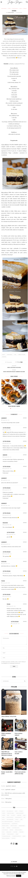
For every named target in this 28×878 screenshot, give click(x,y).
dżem (8, 815)
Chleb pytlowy (8, 798)
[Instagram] (12, 866)
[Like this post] (16, 362)
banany (3, 811)
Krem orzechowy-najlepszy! (19, 734)
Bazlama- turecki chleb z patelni (7, 772)
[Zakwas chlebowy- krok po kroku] (14, 702)
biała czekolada (10, 811)
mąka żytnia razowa (6, 823)
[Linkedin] (14, 866)
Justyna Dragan (11, 12)
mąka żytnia (17, 821)
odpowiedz (25, 427)
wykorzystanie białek (6, 836)
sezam (3, 832)
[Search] (26, 2)
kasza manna (9, 354)
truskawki (21, 832)
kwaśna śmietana (18, 817)
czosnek (3, 815)
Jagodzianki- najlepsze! (11, 786)
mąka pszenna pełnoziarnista (7, 821)
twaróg (3, 834)
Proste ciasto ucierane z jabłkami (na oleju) (20, 772)
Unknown (5, 455)
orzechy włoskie (21, 354)
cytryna (3, 813)
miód (21, 819)
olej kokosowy (14, 823)
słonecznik (15, 832)
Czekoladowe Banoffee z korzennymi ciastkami (14, 406)
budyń (3, 354)
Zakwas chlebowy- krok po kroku (8, 716)
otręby (3, 827)
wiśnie (17, 834)
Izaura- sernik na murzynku (18, 752)
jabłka (24, 815)
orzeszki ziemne (22, 825)
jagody (3, 817)
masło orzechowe (10, 819)
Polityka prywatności (11, 875)
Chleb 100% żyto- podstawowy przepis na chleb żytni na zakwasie (6, 753)
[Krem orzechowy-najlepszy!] (21, 725)
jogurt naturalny (10, 817)
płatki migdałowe (15, 827)
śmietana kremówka (6, 838)
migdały (16, 819)
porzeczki (8, 827)
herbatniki (19, 815)
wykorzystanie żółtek (16, 836)
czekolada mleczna (19, 813)
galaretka (13, 815)
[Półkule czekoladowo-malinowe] (7, 725)
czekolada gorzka (10, 813)
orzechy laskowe (5, 825)
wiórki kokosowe (10, 834)
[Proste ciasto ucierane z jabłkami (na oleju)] (21, 764)
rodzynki (4, 356)
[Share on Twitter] (18, 362)
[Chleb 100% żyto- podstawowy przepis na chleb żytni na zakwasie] (7, 744)
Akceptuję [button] (18, 875)
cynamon (21, 811)
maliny (3, 819)
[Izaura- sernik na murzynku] (21, 744)
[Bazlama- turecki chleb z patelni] (7, 764)
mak (15, 354)
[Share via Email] (21, 362)
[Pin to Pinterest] (20, 362)
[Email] (16, 866)
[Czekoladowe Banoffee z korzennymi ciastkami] (14, 391)
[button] (2, 394)
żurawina (13, 838)
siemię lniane (8, 832)
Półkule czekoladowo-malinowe (6, 734)
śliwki (24, 836)
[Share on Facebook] (17, 362)
